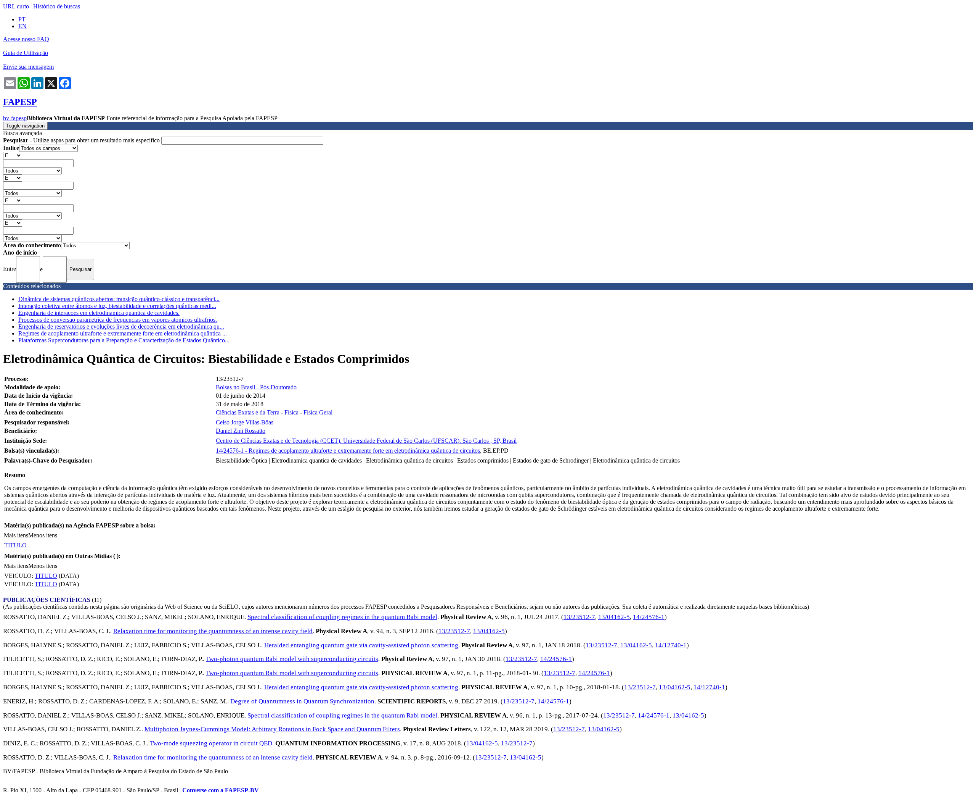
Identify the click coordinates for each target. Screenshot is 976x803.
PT (22, 19)
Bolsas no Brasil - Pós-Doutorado (256, 387)
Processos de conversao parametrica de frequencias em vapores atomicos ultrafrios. (117, 319)
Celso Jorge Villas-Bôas (244, 422)
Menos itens (42, 535)
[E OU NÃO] (12, 155)
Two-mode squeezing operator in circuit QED (211, 743)
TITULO (15, 545)
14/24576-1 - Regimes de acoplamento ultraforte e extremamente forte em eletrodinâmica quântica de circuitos (348, 450)
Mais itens (16, 535)
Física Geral (317, 412)
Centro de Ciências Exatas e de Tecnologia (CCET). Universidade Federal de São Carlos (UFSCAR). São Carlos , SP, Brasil (366, 440)
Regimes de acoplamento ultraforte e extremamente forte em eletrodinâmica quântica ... (122, 333)
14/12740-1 (671, 645)
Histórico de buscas (56, 6)
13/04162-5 (614, 617)
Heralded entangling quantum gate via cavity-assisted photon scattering (361, 645)
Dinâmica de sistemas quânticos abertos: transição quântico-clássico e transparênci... (119, 299)
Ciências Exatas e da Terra (247, 412)
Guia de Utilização (25, 53)
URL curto (16, 6)
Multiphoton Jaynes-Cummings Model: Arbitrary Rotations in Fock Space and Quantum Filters (272, 729)
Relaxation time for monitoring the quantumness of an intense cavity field (213, 631)
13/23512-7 (579, 617)
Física (291, 412)
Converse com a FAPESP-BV (220, 790)
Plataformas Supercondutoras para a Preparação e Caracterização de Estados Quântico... (124, 340)
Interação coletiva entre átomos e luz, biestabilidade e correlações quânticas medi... (117, 306)
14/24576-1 (649, 617)
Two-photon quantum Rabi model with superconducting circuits (292, 659)
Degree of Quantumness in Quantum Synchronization (302, 701)
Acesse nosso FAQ (26, 39)
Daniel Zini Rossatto (240, 430)
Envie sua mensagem (28, 66)
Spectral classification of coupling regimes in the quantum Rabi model (342, 617)
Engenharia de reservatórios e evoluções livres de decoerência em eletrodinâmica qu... (121, 326)
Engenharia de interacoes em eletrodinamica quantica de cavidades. (99, 313)
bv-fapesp (15, 118)
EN (22, 26)
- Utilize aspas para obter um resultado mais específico (82, 140)
